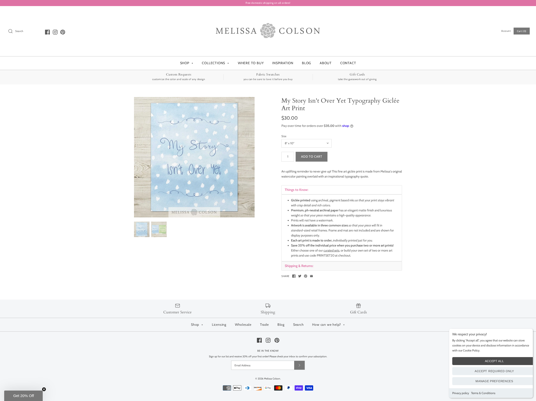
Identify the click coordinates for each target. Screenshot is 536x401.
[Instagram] (55, 32)
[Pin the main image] (305, 276)
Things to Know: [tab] (296, 190)
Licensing (219, 325)
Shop (197, 325)
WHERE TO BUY (251, 63)
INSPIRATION (282, 63)
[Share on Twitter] (299, 276)
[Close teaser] (44, 389)
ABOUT (326, 63)
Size (283, 136)
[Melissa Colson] (268, 13)
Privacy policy (460, 393)
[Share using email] (311, 276)
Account (506, 30)
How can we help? (328, 325)
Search (298, 325)
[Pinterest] (62, 32)
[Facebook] (47, 32)
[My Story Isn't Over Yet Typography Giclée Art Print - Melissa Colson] (194, 157)
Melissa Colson (272, 378)
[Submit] (299, 365)
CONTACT (348, 63)
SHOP (186, 63)
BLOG (306, 63)
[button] (23, 396)
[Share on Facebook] (293, 276)
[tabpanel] (341, 227)
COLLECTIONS (215, 63)
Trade (264, 325)
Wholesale (243, 325)
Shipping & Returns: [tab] (299, 266)
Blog (281, 325)
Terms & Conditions (483, 393)
